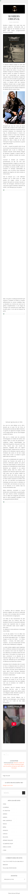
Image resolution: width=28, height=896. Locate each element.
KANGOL (5, 817)
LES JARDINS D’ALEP (8, 843)
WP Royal (18, 893)
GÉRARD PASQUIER (8, 840)
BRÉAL (4, 827)
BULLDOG (5, 837)
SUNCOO (5, 833)
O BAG (4, 850)
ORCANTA (5, 830)
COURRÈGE (6, 807)
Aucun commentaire (14, 22)
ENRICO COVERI (7, 847)
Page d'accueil (6, 775)
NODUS (5, 823)
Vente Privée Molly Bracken (10, 861)
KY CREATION (6, 810)
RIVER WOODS (12, 868)
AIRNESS (5, 814)
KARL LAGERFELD (7, 820)
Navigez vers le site (8, 785)
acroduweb (14, 761)
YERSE (4, 804)
